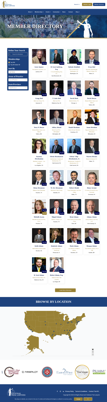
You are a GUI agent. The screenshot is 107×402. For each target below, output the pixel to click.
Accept (78, 399)
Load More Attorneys (65, 290)
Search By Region (64, 45)
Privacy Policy (69, 391)
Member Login (87, 4)
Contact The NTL (94, 391)
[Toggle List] (26, 72)
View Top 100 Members (18, 45)
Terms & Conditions (81, 391)
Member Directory (99, 4)
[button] (17, 62)
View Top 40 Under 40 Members (41, 45)
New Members (89, 45)
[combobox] (17, 72)
